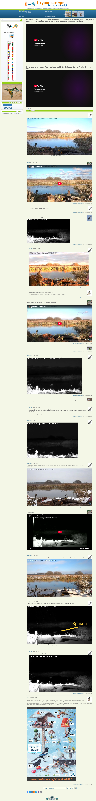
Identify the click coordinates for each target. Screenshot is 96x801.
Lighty (28, 215)
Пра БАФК (66, 8)
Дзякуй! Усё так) (21, 13)
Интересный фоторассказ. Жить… (24, 15)
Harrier (30, 290)
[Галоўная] (30, 4)
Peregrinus (29, 113)
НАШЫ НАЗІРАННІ (31, 8)
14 (73, 788)
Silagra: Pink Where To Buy (49, 12)
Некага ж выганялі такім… (23, 11)
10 (63, 788)
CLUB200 (49, 8)
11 (65, 788)
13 (70, 788)
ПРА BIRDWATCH (39, 8)
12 (68, 788)
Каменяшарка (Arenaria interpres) (50, 16)
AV (27, 399)
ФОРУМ (54, 8)
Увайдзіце (28, 108)
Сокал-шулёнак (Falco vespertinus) (50, 15)
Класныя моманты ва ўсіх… (23, 12)
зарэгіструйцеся (34, 108)
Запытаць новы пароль (7, 108)
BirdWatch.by (44, 798)
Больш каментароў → (22, 16)
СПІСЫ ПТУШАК (60, 8)
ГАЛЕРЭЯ (45, 8)
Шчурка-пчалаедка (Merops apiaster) (50, 13)
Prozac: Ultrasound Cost (48, 11)
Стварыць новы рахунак (7, 107)
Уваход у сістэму (8, 105)
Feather (28, 162)
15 (75, 788)
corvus (30, 347)
